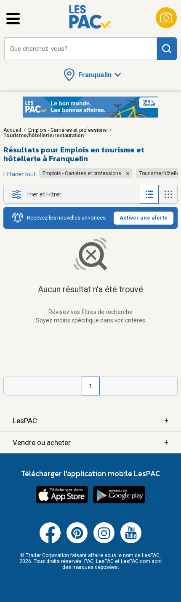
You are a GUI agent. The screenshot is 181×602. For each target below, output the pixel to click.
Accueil (12, 130)
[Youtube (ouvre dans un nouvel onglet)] (130, 541)
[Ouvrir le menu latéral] (13, 18)
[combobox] (80, 48)
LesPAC (90, 420)
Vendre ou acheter (90, 442)
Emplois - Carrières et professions (67, 130)
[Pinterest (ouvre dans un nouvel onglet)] (77, 541)
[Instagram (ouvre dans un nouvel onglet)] (103, 541)
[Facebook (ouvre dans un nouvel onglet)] (50, 541)
